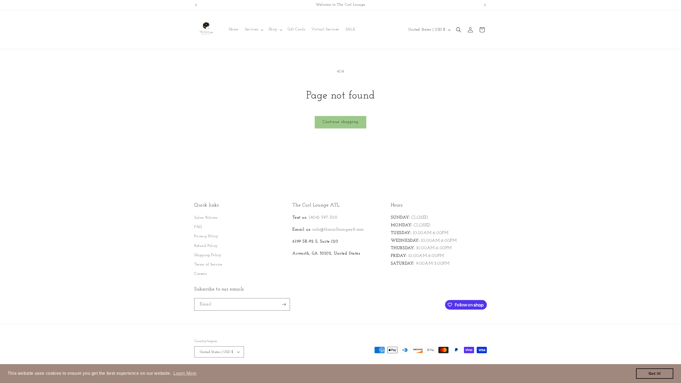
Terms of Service (208, 265)
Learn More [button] (185, 373)
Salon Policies (205, 218)
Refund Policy (206, 246)
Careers (200, 274)
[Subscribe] (284, 304)
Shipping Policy (207, 255)
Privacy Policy (206, 236)
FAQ (198, 227)
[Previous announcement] (196, 5)
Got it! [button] (655, 373)
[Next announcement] (485, 5)
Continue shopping (340, 122)
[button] (253, 29)
